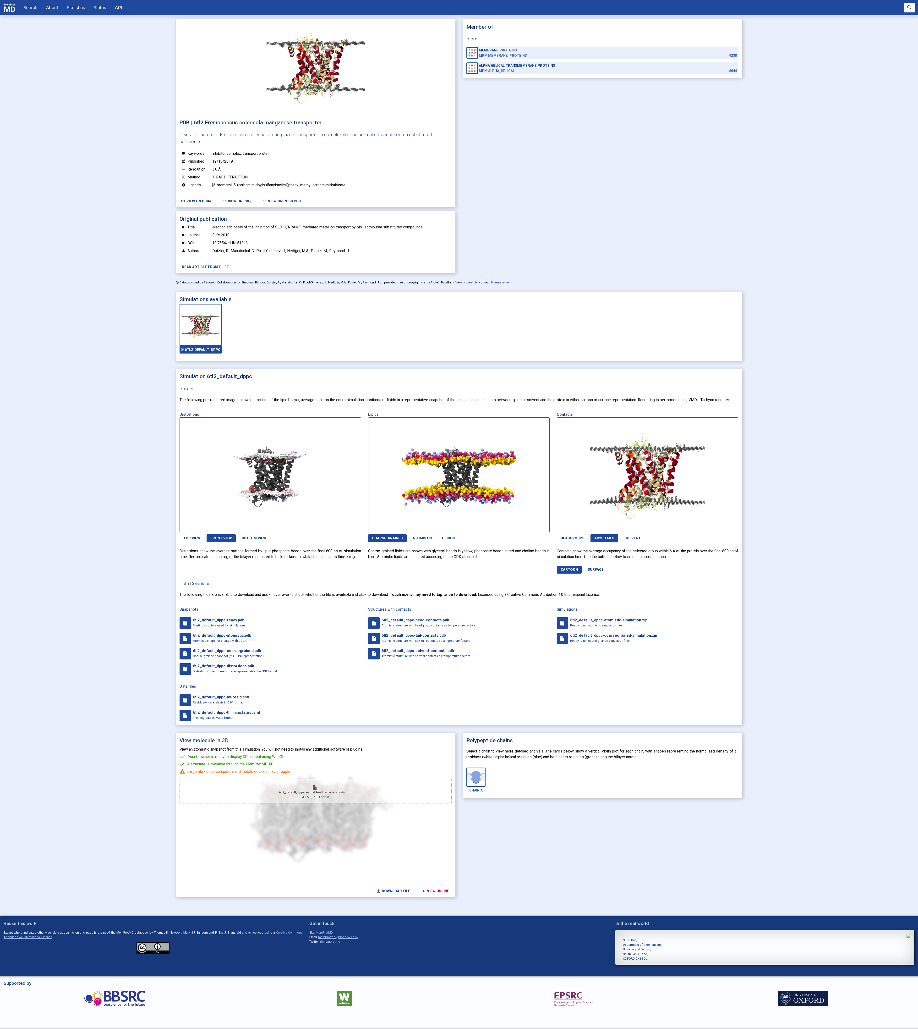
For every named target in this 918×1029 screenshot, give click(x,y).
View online (435, 891)
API (118, 7)
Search (30, 7)
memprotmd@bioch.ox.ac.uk (338, 937)
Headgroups (573, 538)
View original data (467, 282)
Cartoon (569, 570)
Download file (393, 891)
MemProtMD (324, 932)
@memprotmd (330, 941)
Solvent (632, 538)
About (52, 7)
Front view (221, 538)
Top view (191, 538)
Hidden (448, 538)
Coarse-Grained (387, 538)
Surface (596, 570)
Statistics (76, 7)
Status (99, 7)
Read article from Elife (205, 267)
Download (338, 525)
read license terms (497, 282)
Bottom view (254, 538)
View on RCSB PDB (281, 201)
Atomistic (422, 538)
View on (196, 201)
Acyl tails (604, 538)
